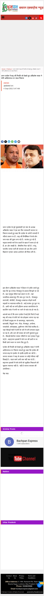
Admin (6, 83)
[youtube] (33, 18)
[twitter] (29, 18)
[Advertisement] (22, 45)
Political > (10, 69)
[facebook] (26, 18)
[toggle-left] (7, 17)
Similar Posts (9, 429)
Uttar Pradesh (9, 522)
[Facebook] (2, 141)
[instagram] (36, 18)
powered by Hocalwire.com (35, 592)
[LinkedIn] (9, 141)
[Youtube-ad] (22, 457)
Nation (6, 471)
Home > (4, 69)
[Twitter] (5, 141)
